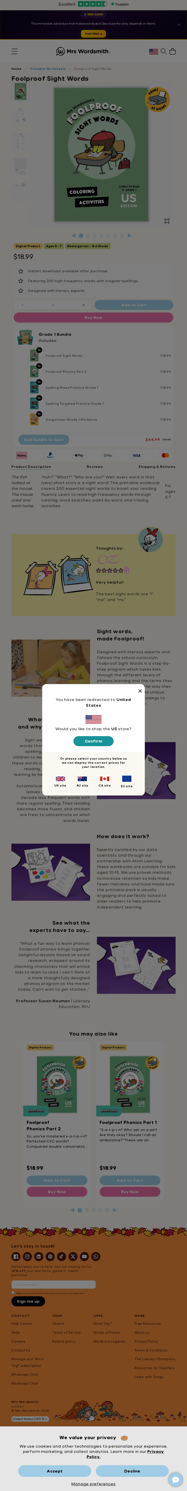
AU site (82, 785)
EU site (127, 786)
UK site (60, 785)
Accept (55, 1471)
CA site (105, 785)
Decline (132, 1471)
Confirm (93, 741)
